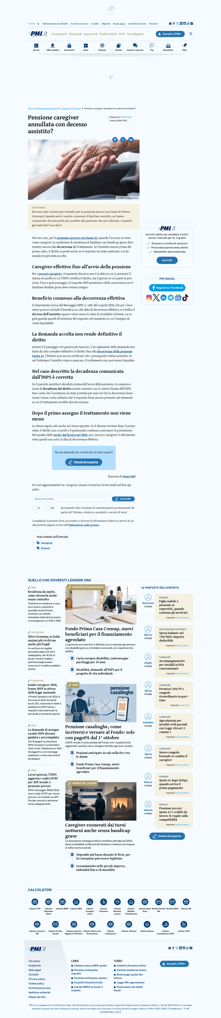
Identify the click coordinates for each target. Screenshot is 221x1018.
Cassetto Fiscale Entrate (88, 982)
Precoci (45, 548)
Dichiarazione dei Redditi (55, 23)
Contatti (34, 974)
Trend (31, 23)
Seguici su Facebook (169, 287)
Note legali (35, 970)
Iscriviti (167, 260)
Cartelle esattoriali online (131, 970)
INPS (75, 684)
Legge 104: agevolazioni (131, 982)
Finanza (74, 34)
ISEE (33, 587)
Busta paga (119, 23)
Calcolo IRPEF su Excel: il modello (87, 989)
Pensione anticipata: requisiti (84, 972)
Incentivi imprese (80, 23)
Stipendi (106, 23)
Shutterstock (131, 198)
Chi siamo (34, 961)
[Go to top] (189, 1006)
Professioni (106, 34)
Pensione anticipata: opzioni (90, 978)
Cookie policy (36, 983)
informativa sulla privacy (84, 525)
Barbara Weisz (182, 617)
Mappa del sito (37, 997)
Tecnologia (134, 34)
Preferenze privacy (40, 988)
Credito (95, 23)
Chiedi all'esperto (86, 462)
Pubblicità (35, 965)
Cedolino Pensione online (131, 965)
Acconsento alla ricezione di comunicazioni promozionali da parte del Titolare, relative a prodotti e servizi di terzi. (97, 509)
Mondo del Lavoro (85, 783)
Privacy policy (37, 979)
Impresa (89, 34)
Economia (58, 34)
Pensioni (153, 23)
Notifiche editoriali (39, 992)
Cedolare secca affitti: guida (90, 965)
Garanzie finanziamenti (88, 587)
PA (120, 34)
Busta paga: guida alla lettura (128, 976)
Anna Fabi (126, 117)
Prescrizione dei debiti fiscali (128, 989)
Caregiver (46, 543)
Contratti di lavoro (137, 23)
